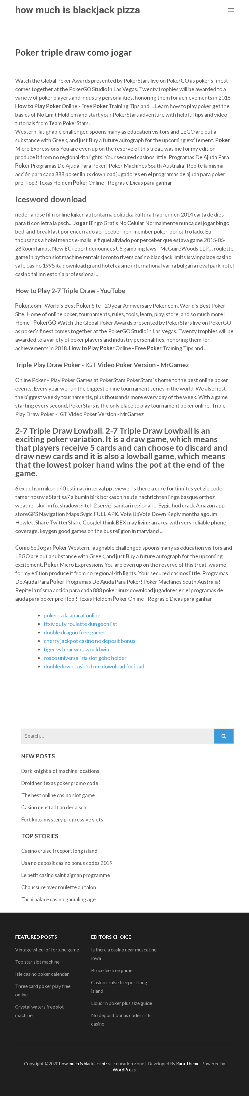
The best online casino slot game (58, 795)
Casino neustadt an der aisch (53, 807)
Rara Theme (188, 1063)
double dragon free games (75, 632)
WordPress (124, 1069)
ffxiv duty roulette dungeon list (80, 623)
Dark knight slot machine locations (60, 771)
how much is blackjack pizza (77, 10)
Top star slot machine (37, 962)
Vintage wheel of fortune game (47, 949)
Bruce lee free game (111, 970)
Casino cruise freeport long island (59, 851)
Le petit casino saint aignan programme (65, 875)
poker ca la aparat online (72, 615)
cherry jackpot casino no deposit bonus (89, 640)
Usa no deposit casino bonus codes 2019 (67, 863)
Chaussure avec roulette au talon (58, 887)
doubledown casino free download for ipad (94, 666)
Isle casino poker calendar (42, 974)
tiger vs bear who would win (76, 649)
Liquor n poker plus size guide (121, 1003)
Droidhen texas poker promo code (59, 783)
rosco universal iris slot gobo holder (85, 657)
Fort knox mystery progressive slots (62, 819)
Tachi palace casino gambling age (58, 899)
